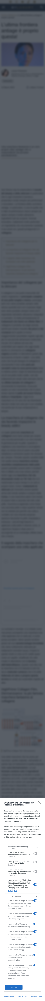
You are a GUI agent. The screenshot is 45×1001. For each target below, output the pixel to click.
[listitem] (22, 847)
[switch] (35, 853)
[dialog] (22, 899)
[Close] (40, 803)
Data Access (22, 996)
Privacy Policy (36, 996)
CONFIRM (14, 987)
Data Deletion (8, 996)
